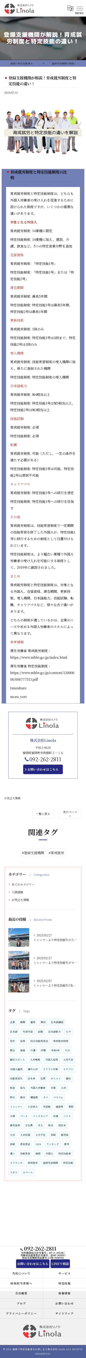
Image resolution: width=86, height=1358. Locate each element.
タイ (45, 1097)
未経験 (47, 1106)
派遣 (55, 1116)
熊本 (50, 1125)
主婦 (12, 1116)
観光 (68, 1078)
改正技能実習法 (39, 1041)
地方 (12, 1041)
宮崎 (12, 1144)
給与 (22, 1087)
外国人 (49, 1153)
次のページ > (70, 814)
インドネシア (40, 1116)
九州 (12, 1134)
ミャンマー (16, 1106)
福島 (22, 1050)
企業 (12, 1022)
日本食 (31, 1078)
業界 (66, 1144)
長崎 (53, 1134)
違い (12, 1153)
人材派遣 (25, 1134)
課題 (22, 1022)
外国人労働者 (38, 1087)
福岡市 (59, 1106)
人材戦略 (35, 1059)
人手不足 (40, 1134)
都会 (22, 1097)
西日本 (62, 1125)
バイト (67, 1116)
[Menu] (79, 8)
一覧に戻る (43, 814)
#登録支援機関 (33, 852)
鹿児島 (64, 1134)
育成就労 (33, 1162)
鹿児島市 (15, 1125)
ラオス (14, 1172)
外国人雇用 (16, 1069)
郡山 (12, 1050)
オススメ (56, 1078)
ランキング (52, 1144)
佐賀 (43, 1078)
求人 (40, 1125)
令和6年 (55, 1050)
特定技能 (68, 1162)
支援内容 (28, 1031)
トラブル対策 (50, 1069)
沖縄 (43, 1050)
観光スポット (17, 1059)
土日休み (33, 1106)
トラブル (68, 1069)
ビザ (68, 1031)
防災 (12, 1097)
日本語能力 (54, 1031)
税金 (12, 1087)
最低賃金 (25, 1144)
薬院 (70, 1106)
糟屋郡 (34, 1097)
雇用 (32, 1022)
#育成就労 (56, 852)
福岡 (37, 1153)
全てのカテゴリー (23, 884)
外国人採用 (52, 1059)
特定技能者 (64, 1153)
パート (24, 1116)
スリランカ (16, 1162)
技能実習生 (16, 1078)
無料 (43, 1022)
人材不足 (68, 1059)
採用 (22, 1041)
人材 (63, 1087)
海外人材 (33, 1069)
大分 (67, 1050)
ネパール (28, 1172)
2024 (38, 1144)
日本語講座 (57, 1022)
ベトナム (58, 1097)
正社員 (29, 1125)
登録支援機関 (50, 1162)
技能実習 (25, 1153)
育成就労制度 (60, 1041)
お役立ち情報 (12, 798)
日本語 (14, 1031)
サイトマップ (65, 1313)
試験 (40, 1031)
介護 (32, 1050)
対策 (53, 1087)
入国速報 (17, 892)
